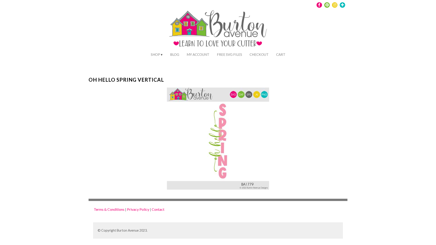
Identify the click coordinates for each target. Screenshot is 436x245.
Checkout (259, 54)
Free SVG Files (229, 54)
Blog (174, 54)
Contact (158, 209)
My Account (198, 54)
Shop (155, 54)
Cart (280, 54)
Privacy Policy (138, 209)
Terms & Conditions (109, 209)
